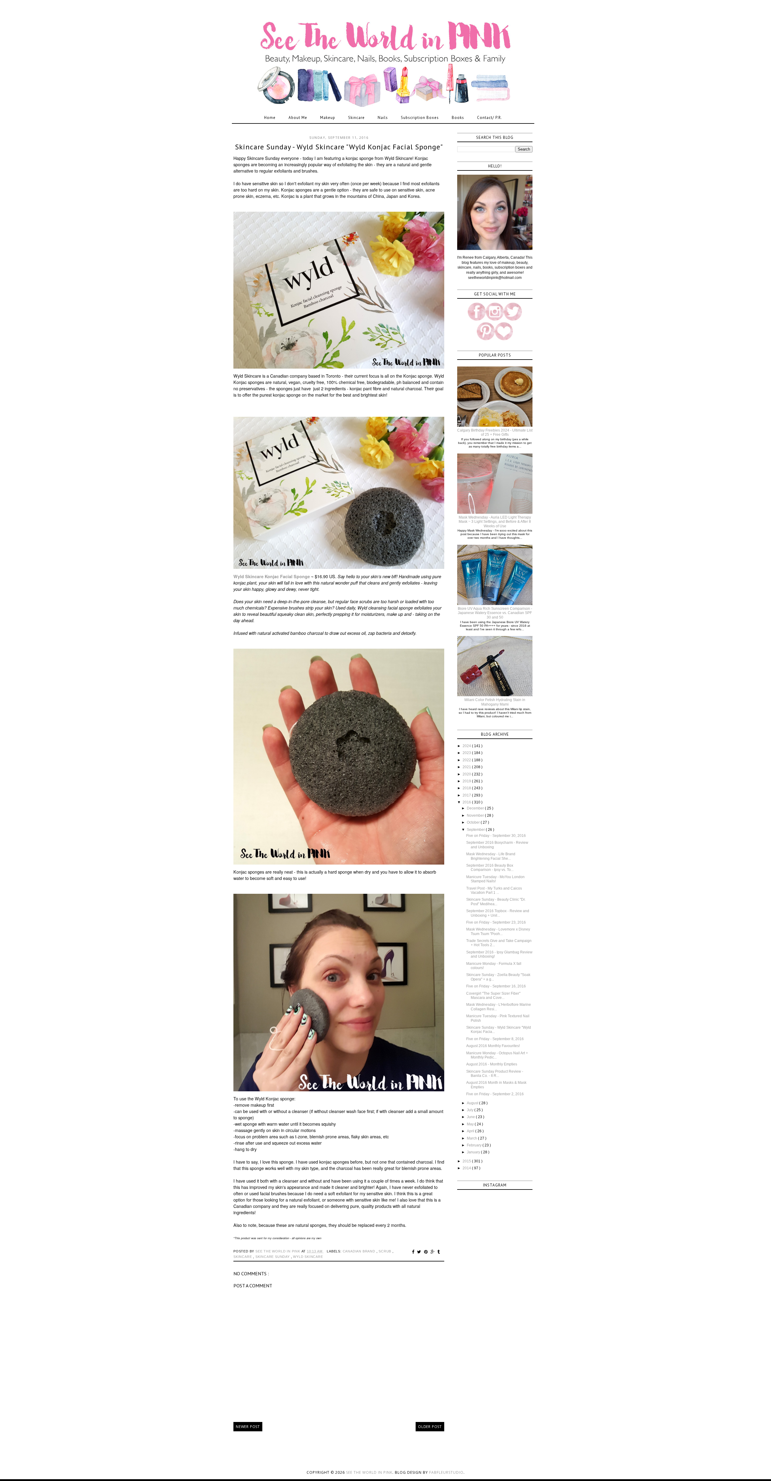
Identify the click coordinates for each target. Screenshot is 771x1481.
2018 (467, 788)
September (476, 830)
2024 (467, 746)
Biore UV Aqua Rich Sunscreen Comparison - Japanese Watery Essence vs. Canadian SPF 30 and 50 (495, 612)
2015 (467, 1161)
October (474, 822)
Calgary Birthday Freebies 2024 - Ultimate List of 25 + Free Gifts (494, 432)
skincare (243, 1256)
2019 (467, 781)
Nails (383, 117)
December (476, 808)
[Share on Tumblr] (439, 1252)
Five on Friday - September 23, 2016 (496, 922)
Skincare (356, 117)
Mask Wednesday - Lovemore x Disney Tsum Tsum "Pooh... (498, 931)
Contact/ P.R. (489, 117)
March (472, 1138)
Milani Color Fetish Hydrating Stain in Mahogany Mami (494, 702)
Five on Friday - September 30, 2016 (496, 836)
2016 (467, 802)
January (474, 1152)
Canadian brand (359, 1251)
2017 (467, 795)
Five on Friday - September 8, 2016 (495, 1039)
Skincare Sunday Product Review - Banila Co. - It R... (494, 1073)
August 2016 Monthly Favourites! (493, 1046)
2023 (467, 753)
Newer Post (248, 1426)
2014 (467, 1168)
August (473, 1103)
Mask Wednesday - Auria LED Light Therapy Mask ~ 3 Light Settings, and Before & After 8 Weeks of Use (495, 521)
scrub (385, 1251)
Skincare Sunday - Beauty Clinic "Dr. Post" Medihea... (496, 901)
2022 (467, 760)
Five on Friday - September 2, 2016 (495, 1094)
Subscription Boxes (420, 117)
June (471, 1117)
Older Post (430, 1426)
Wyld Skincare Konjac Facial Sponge (271, 576)
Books (458, 117)
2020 (467, 774)
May (471, 1124)
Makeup (327, 117)
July (470, 1110)
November (476, 815)
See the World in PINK (369, 1472)
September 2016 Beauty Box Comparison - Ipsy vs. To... (489, 867)
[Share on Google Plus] (433, 1252)
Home (270, 117)
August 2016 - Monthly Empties (491, 1064)
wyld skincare (308, 1256)
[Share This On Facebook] (414, 1252)
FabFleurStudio (446, 1472)
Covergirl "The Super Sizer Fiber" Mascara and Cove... (493, 995)
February (474, 1145)
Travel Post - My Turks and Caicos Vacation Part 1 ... (494, 890)
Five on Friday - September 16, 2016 (496, 986)
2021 (467, 767)
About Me (298, 117)
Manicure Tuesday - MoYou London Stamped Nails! (495, 879)
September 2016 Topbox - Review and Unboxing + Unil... (497, 913)
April (471, 1131)
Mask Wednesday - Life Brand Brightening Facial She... (490, 856)
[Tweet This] (420, 1252)
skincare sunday (273, 1256)
